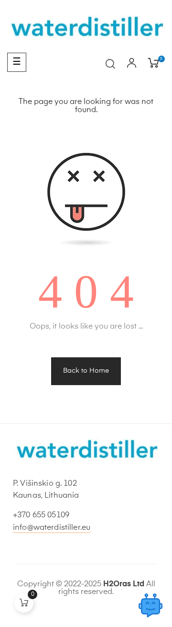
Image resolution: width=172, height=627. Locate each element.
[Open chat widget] (150, 605)
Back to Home (86, 370)
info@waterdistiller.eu (51, 528)
